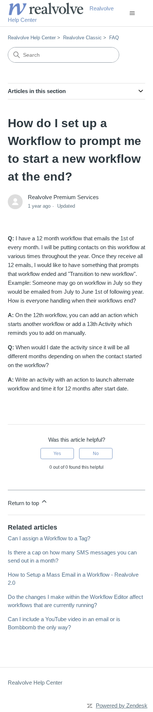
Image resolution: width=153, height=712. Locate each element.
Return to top (24, 503)
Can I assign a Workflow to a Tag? (49, 538)
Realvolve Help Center (32, 37)
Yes (57, 453)
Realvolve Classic (82, 37)
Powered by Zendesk (121, 705)
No (96, 453)
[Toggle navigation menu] (132, 13)
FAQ (114, 37)
